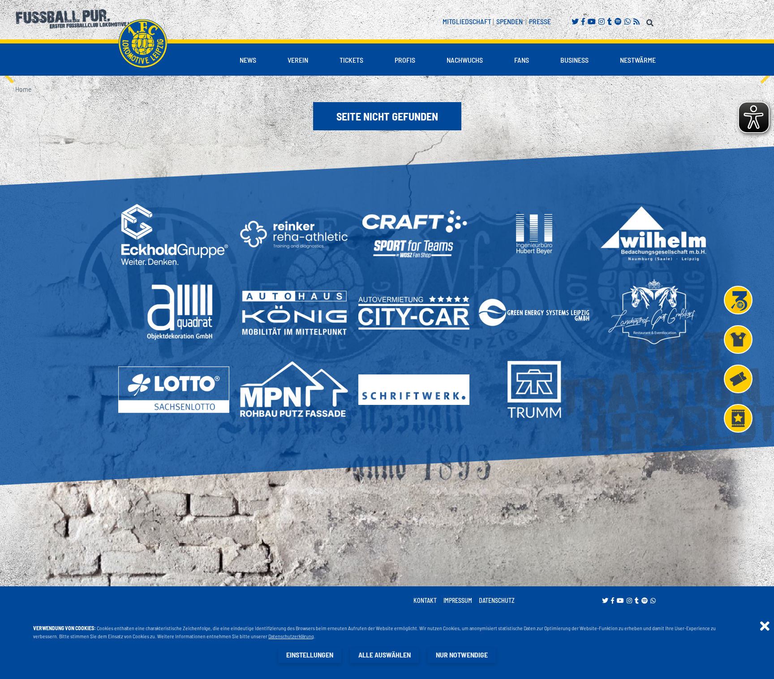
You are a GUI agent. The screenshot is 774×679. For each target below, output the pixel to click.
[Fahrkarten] (738, 379)
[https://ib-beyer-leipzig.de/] (534, 234)
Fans (521, 60)
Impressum (457, 600)
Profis (405, 60)
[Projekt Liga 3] (738, 300)
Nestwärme (638, 60)
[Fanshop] (738, 339)
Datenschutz (497, 600)
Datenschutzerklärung (291, 636)
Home (23, 89)
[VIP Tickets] (738, 418)
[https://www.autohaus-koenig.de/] (293, 312)
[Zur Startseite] (143, 43)
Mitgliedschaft (467, 21)
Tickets (351, 60)
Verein (298, 60)
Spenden (509, 21)
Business (574, 60)
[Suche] (651, 21)
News (248, 60)
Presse (540, 21)
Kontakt (425, 600)
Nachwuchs (465, 60)
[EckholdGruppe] (173, 234)
